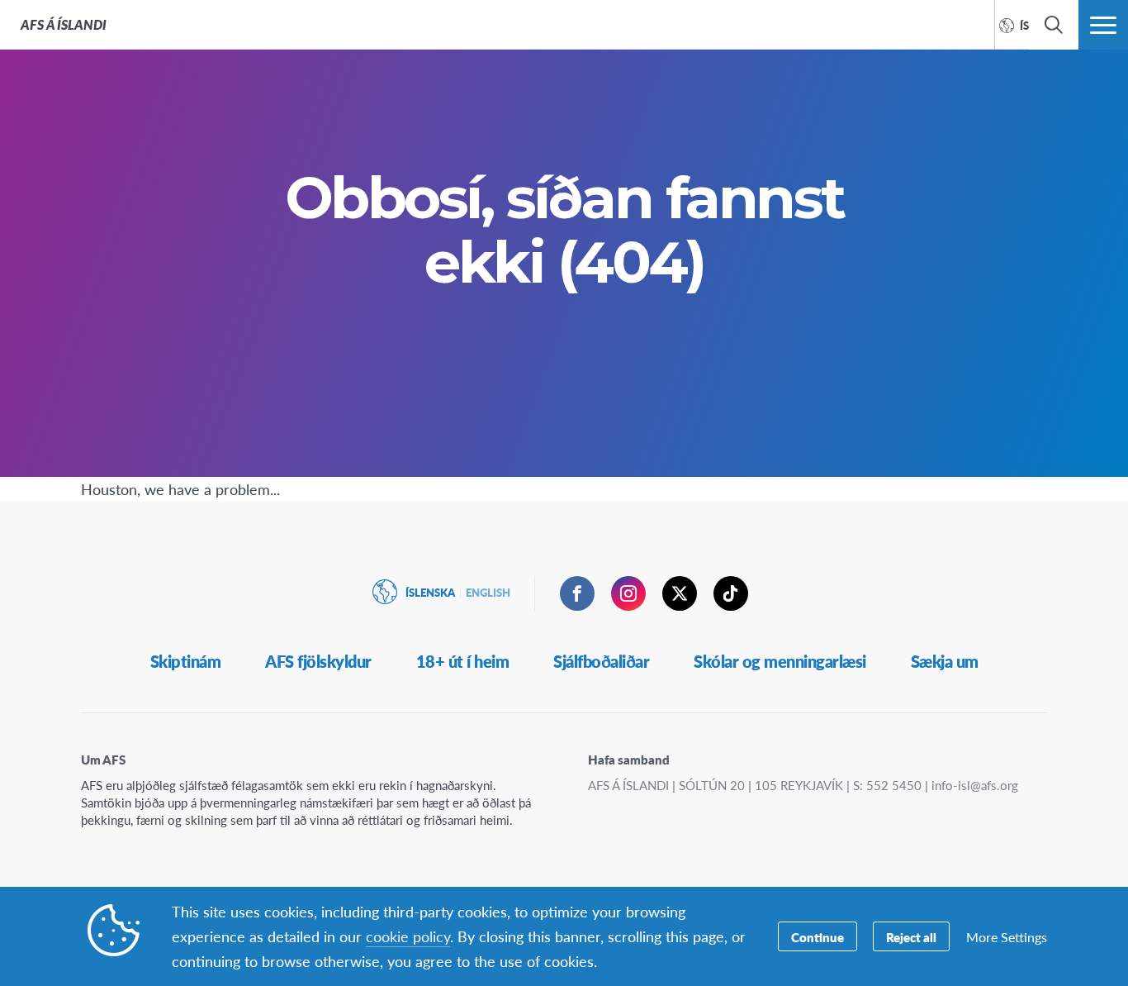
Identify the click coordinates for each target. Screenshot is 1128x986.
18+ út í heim (462, 661)
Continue (817, 937)
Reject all (911, 937)
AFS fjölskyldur (318, 661)
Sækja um (945, 661)
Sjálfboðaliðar (601, 661)
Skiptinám (185, 661)
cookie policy (408, 936)
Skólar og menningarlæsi (780, 661)
